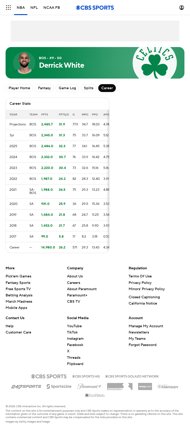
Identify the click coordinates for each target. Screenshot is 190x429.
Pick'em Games (18, 276)
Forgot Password (143, 345)
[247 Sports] (26, 385)
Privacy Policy (140, 282)
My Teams (137, 338)
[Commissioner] (120, 384)
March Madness (19, 301)
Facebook (75, 345)
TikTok (72, 332)
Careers (73, 282)
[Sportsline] (59, 385)
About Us (75, 276)
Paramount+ (77, 295)
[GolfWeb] (95, 395)
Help (10, 326)
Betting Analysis (19, 295)
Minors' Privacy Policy (147, 289)
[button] (8, 7)
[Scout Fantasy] (168, 386)
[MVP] (145, 384)
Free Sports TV (18, 289)
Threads (73, 357)
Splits (88, 88)
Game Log (67, 88)
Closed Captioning (144, 297)
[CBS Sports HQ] (86, 376)
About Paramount (82, 289)
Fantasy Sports (18, 282)
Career (107, 88)
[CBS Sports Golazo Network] (132, 376)
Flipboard (75, 364)
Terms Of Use (140, 276)
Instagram (75, 338)
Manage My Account (146, 326)
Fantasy (44, 88)
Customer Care (18, 332)
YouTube (74, 326)
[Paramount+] (89, 385)
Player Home (19, 88)
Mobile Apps (16, 307)
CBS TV (73, 301)
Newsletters (139, 332)
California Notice (143, 303)
